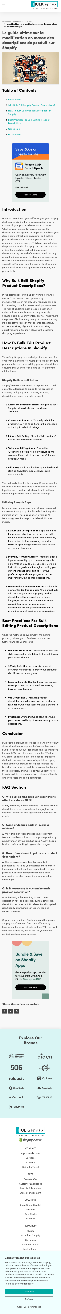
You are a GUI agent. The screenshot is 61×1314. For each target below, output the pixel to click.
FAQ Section (14, 134)
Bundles (30, 1218)
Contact (30, 1162)
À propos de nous (30, 1153)
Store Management (30, 1192)
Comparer (30, 1239)
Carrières (30, 1157)
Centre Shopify (30, 1248)
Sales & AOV (30, 1179)
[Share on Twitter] (10, 1011)
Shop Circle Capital (30, 1204)
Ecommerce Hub (30, 1244)
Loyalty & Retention (30, 1188)
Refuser (29, 1299)
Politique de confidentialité (19, 1283)
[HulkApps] (44, 4)
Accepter (29, 1291)
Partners (30, 1209)
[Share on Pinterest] (16, 1011)
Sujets (30, 1230)
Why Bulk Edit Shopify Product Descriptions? (31, 105)
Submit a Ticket (30, 1166)
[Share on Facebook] (4, 1011)
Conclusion (14, 128)
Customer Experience (30, 1183)
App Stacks (31, 1213)
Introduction (14, 99)
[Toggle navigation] (3, 5)
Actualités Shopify (30, 1235)
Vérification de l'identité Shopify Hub (17, 21)
